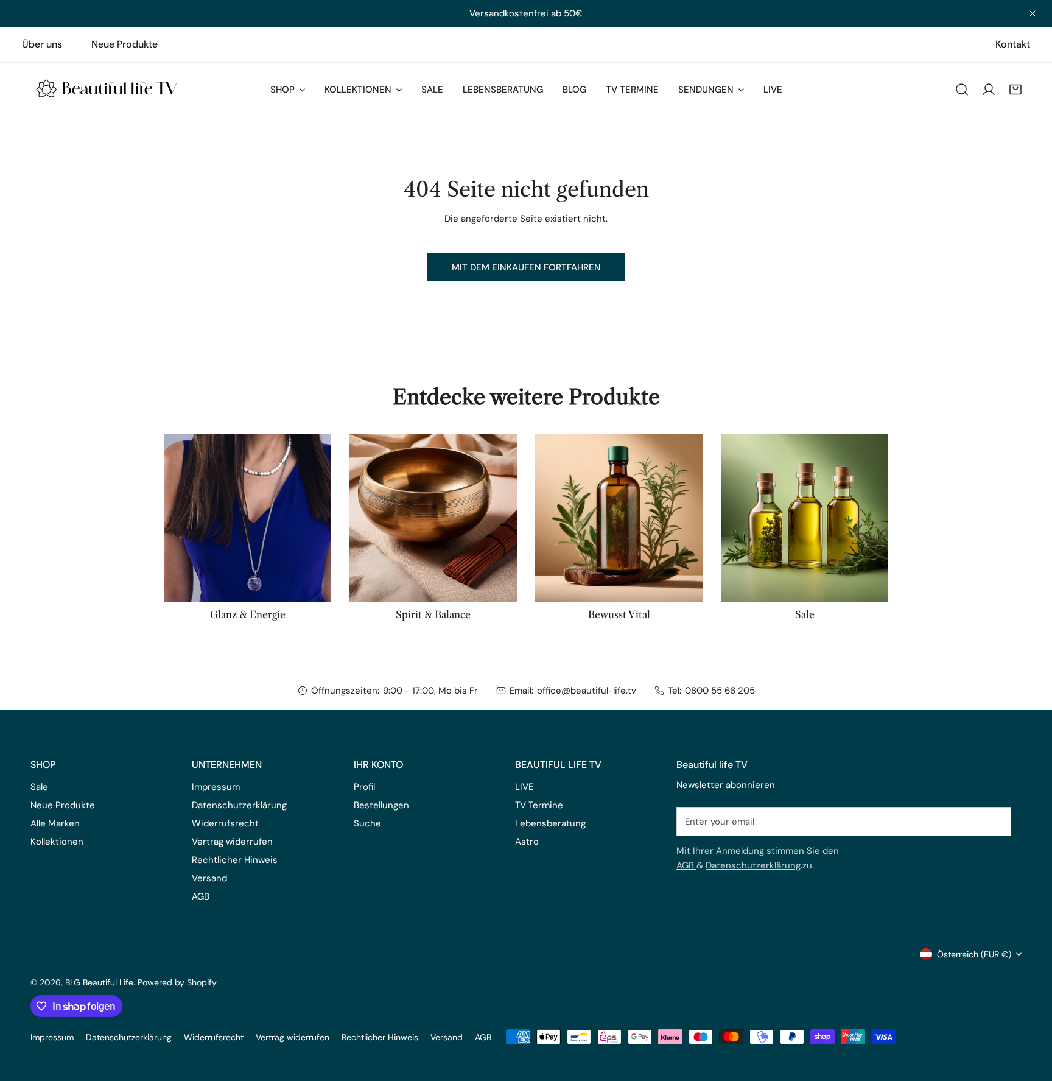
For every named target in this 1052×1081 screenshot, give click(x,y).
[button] (1015, 89)
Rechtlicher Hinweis (235, 860)
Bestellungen (381, 805)
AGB (686, 865)
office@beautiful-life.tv (586, 691)
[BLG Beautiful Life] (106, 89)
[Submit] (995, 821)
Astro (527, 842)
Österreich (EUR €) (974, 954)
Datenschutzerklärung (753, 865)
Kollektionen (56, 842)
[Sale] (804, 518)
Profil (364, 787)
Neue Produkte (124, 44)
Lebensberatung (550, 823)
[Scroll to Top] (1030, 1016)
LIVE (524, 787)
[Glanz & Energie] (247, 518)
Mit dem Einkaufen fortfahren (526, 267)
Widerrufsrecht (225, 823)
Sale (39, 787)
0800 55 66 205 (720, 691)
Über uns (42, 44)
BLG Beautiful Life (99, 982)
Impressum (216, 787)
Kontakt (1012, 44)
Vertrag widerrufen (232, 842)
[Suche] (962, 89)
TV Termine (539, 805)
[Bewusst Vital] (619, 518)
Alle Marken (55, 823)
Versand (209, 878)
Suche (367, 823)
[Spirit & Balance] (433, 518)
